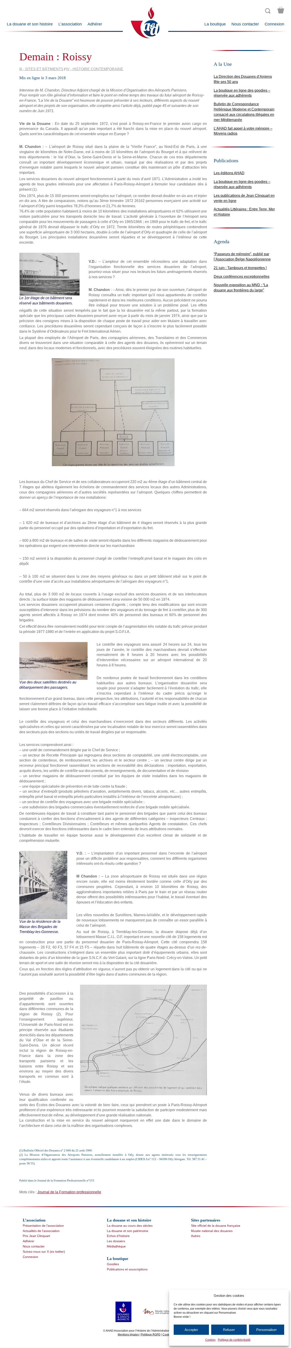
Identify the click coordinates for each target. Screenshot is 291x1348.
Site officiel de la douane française (215, 1225)
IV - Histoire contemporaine (94, 69)
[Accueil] (145, 22)
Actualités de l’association (41, 1231)
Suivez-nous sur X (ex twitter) (44, 1251)
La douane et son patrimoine (127, 1231)
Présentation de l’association (43, 1225)
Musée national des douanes (212, 1231)
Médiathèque (116, 1246)
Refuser (229, 1330)
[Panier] (280, 10)
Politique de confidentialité (234, 1339)
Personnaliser (266, 1330)
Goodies (113, 1264)
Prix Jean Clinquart (36, 1236)
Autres (195, 1236)
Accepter (191, 1330)
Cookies (210, 1339)
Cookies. (168, 1334)
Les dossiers (116, 1241)
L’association (70, 24)
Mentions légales (128, 1334)
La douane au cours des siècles (130, 1225)
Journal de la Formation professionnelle (69, 1192)
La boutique (215, 24)
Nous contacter (245, 24)
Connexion (274, 24)
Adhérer (95, 24)
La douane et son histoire (30, 24)
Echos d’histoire (118, 1236)
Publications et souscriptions (127, 1269)
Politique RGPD (151, 1334)
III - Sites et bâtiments (41, 69)
